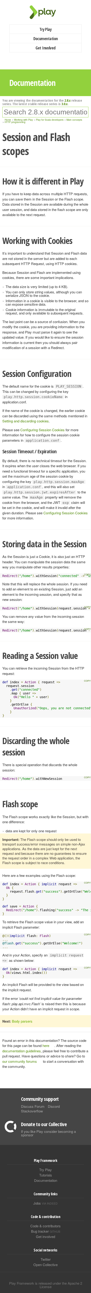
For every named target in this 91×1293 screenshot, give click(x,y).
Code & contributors (45, 1225)
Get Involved (45, 48)
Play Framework (45, 12)
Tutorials (45, 1175)
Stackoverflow (32, 1110)
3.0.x (64, 103)
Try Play (45, 29)
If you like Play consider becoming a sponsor (48, 1133)
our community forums (19, 1061)
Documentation (45, 38)
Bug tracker (45, 1231)
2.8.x (67, 100)
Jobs (45, 1203)
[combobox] (45, 112)
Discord (54, 1106)
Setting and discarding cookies (25, 420)
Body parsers (22, 1021)
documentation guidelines (21, 1050)
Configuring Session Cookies (42, 429)
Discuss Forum (33, 1106)
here (45, 1045)
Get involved (45, 1236)
